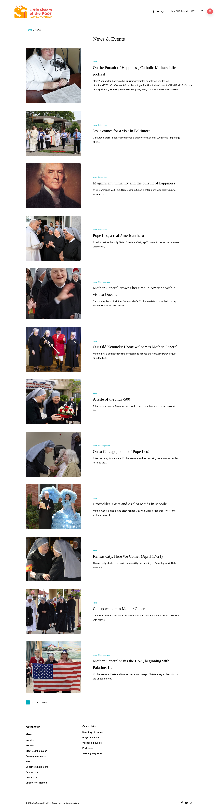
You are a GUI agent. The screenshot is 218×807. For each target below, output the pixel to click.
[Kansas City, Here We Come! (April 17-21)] (53, 559)
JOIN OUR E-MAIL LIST (182, 11)
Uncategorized (104, 282)
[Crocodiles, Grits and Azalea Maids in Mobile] (53, 506)
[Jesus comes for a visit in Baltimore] (53, 133)
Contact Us (31, 777)
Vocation (30, 740)
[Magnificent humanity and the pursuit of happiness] (53, 185)
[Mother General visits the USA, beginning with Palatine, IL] (53, 667)
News (95, 62)
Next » (44, 702)
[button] (210, 11)
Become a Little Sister (37, 767)
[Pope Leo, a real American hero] (53, 238)
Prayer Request (90, 737)
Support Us (32, 772)
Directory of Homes (36, 783)
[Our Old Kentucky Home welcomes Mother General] (53, 349)
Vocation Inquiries (92, 743)
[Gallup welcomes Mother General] (53, 611)
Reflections (102, 125)
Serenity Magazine (92, 753)
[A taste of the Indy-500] (53, 401)
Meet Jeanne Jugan (36, 751)
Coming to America (36, 756)
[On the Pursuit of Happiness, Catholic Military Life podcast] (53, 76)
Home (29, 30)
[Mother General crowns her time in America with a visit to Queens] (53, 294)
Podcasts (87, 748)
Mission (30, 745)
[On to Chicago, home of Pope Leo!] (53, 454)
